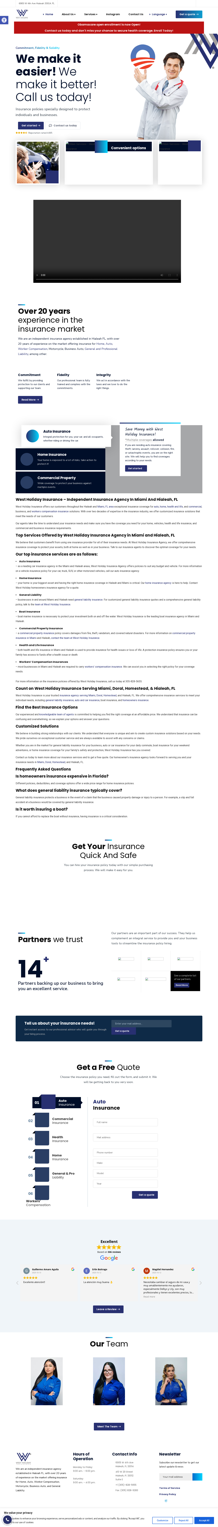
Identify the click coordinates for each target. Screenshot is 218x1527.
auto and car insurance (87, 700)
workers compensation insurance (50, 511)
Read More (182, 985)
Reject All (183, 1520)
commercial (195, 506)
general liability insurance (88, 599)
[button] (4, 20)
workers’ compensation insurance (103, 666)
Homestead (110, 695)
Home (49, 14)
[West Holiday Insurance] (22, 14)
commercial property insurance (37, 633)
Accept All (204, 1520)
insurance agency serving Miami (77, 695)
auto (156, 506)
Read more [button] (89, 1296)
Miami (40, 762)
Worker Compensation (32, 349)
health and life (175, 506)
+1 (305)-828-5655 (126, 1484)
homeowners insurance (136, 700)
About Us (68, 14)
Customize (162, 1520)
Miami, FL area (105, 506)
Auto (109, 344)
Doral (99, 695)
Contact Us (135, 14)
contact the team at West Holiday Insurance (75, 637)
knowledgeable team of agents (56, 714)
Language (158, 14)
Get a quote (187, 14)
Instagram (113, 14)
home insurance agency (158, 582)
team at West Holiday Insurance (52, 604)
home (163, 506)
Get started (135, 468)
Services (89, 14)
